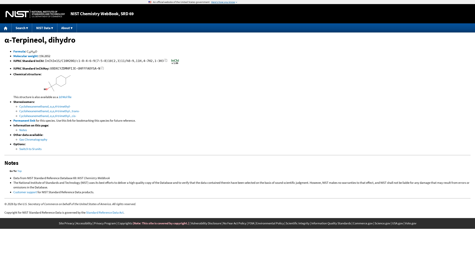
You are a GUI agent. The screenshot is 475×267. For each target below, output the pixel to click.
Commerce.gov (363, 223)
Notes (23, 130)
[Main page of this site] (6, 27)
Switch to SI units (30, 149)
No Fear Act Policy (234, 223)
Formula (19, 51)
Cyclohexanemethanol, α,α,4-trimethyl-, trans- (49, 111)
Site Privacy (66, 223)
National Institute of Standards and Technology (35, 14)
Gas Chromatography (33, 139)
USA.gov (397, 223)
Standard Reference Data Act (105, 212)
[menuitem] (6, 27)
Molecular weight (25, 56)
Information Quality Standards (331, 223)
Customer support (25, 192)
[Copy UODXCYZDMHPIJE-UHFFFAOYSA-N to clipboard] (102, 69)
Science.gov (382, 223)
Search (20, 28)
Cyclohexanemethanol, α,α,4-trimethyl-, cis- (47, 116)
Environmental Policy (270, 223)
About (65, 28)
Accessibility (84, 223)
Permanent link (24, 120)
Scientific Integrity (297, 223)
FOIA (251, 223)
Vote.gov (410, 223)
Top (19, 171)
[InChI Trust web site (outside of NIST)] (175, 64)
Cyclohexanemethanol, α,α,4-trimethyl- (45, 106)
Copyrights (125, 223)
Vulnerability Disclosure (206, 223)
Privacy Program (105, 223)
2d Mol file (65, 97)
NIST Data (43, 28)
